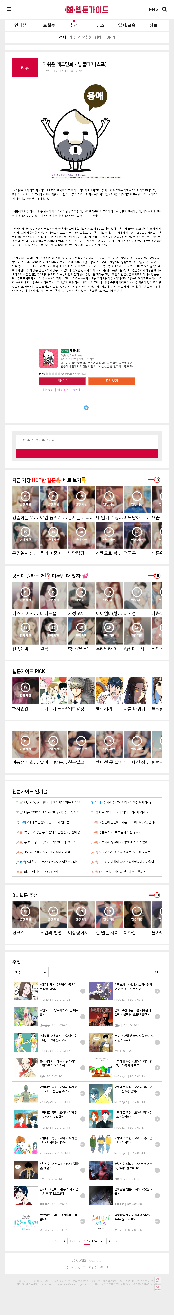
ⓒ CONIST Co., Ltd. (87, 1260)
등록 (87, 453)
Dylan (64, 355)
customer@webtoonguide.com (74, 1284)
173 (87, 1241)
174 (94, 1241)
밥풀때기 (71, 351)
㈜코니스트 (24, 1281)
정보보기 (112, 381)
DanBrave (75, 355)
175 (101, 1241)
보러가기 (62, 381)
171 (72, 1241)
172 (79, 1241)
